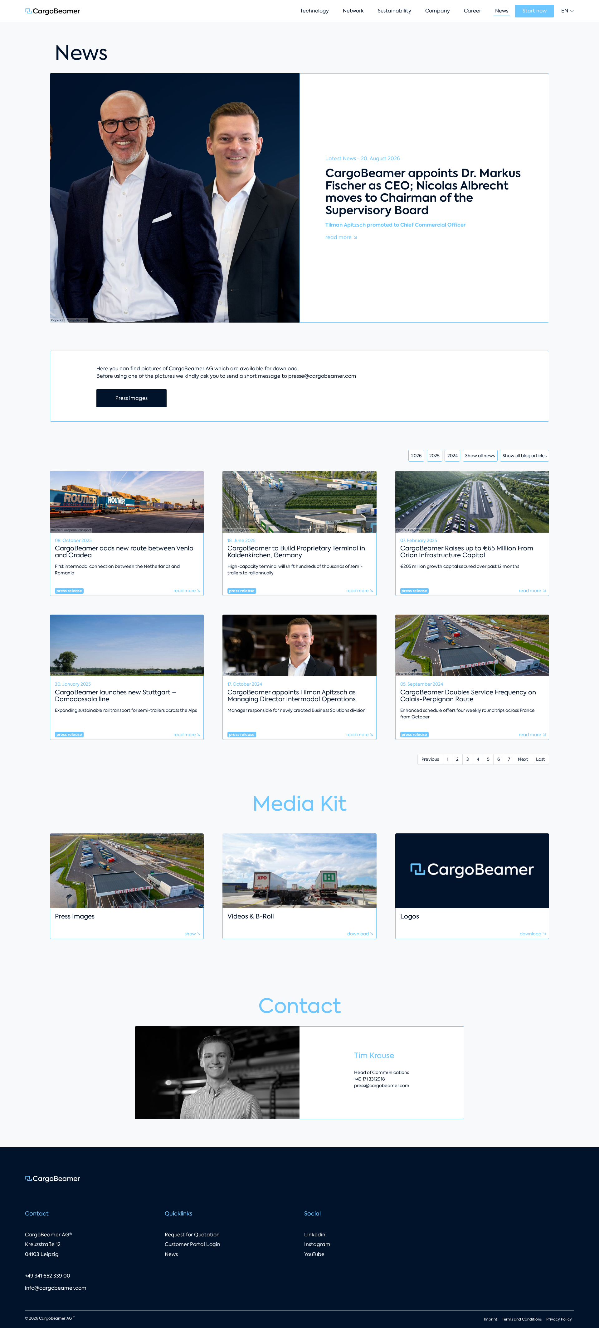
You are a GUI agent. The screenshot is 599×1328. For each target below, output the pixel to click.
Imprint (490, 1319)
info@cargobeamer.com (55, 1288)
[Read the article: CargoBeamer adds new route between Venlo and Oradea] (127, 501)
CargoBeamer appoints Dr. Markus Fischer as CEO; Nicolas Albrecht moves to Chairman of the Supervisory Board (423, 191)
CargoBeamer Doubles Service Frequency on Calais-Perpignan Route (468, 695)
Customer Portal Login (192, 1244)
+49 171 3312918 (369, 1079)
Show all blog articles (525, 455)
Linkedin (314, 1234)
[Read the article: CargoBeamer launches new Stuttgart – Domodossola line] (127, 645)
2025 (434, 455)
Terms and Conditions (522, 1319)
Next (523, 759)
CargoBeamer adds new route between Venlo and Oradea (124, 551)
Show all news (480, 455)
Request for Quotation (192, 1234)
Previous (430, 759)
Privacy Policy (559, 1319)
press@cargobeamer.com (381, 1085)
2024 (452, 455)
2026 (416, 455)
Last (540, 759)
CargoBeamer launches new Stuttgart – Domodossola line (115, 695)
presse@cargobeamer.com (322, 376)
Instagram (317, 1244)
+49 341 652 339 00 (47, 1276)
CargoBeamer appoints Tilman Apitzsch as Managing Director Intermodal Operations (291, 695)
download (358, 934)
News (171, 1254)
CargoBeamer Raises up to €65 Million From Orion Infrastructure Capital (466, 551)
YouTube (314, 1254)
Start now (535, 10)
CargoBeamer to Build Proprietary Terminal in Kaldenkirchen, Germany (296, 551)
